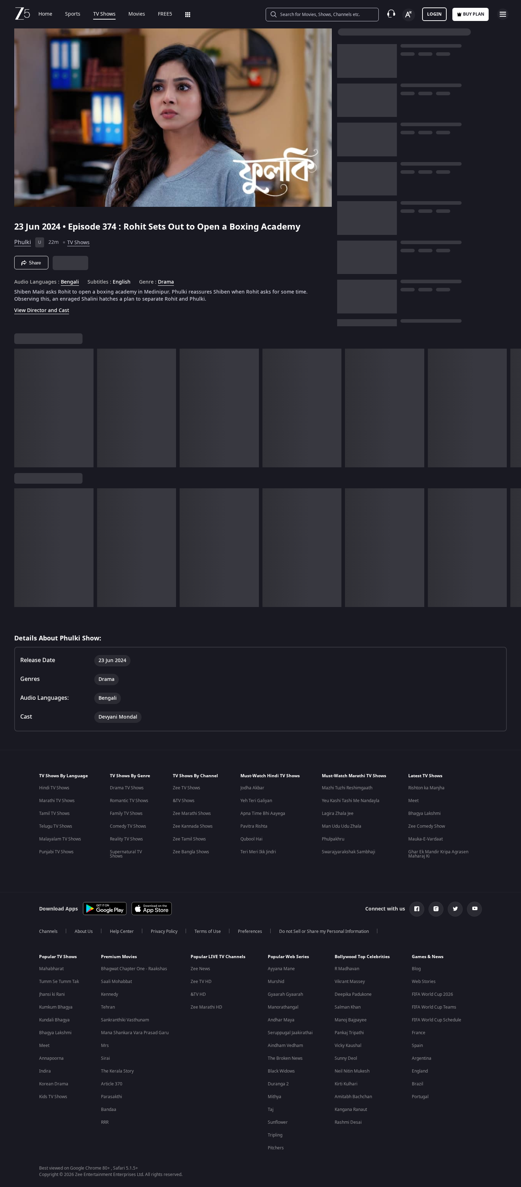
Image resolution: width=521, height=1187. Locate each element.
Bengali (70, 282)
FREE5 (165, 14)
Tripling (275, 1135)
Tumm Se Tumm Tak (59, 981)
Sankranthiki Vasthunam (125, 1020)
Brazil (417, 1084)
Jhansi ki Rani (52, 994)
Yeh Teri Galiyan (256, 800)
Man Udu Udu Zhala (341, 826)
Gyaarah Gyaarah (285, 994)
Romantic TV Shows (129, 800)
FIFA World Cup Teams (434, 1007)
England (420, 1071)
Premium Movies (119, 957)
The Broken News (285, 1058)
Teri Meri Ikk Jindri (258, 852)
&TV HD (198, 994)
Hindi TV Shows (54, 788)
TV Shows (104, 14)
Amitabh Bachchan (353, 1097)
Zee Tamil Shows (189, 839)
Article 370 (111, 1084)
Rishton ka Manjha (426, 788)
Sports (72, 14)
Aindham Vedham (285, 1045)
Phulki (22, 242)
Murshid (276, 981)
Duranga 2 (278, 1084)
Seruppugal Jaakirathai (290, 1033)
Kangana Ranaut (351, 1109)
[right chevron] (513, 408)
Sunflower (278, 1122)
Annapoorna (51, 1058)
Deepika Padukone (353, 994)
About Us (84, 931)
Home (45, 14)
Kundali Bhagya (54, 1020)
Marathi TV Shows (57, 800)
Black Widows (281, 1071)
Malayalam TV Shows (60, 839)
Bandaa (108, 1109)
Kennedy (109, 994)
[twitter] (455, 909)
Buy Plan (473, 14)
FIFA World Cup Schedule (436, 1020)
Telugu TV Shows (55, 826)
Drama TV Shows (127, 788)
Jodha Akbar (252, 788)
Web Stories (424, 981)
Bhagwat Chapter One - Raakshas (134, 969)
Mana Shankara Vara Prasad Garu (135, 1033)
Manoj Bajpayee (351, 1020)
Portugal (420, 1097)
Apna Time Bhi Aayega (262, 813)
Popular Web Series (288, 957)
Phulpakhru (333, 839)
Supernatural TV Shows (126, 854)
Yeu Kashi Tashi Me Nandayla (350, 800)
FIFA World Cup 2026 (432, 994)
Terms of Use (208, 931)
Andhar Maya (281, 1020)
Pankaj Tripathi (349, 1033)
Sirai (105, 1058)
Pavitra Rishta (253, 826)
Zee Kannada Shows (193, 826)
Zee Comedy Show (426, 826)
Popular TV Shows (58, 957)
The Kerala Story (117, 1071)
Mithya (274, 1097)
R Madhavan (347, 969)
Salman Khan (348, 1007)
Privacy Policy (164, 931)
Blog (416, 969)
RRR (104, 1122)
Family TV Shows (126, 813)
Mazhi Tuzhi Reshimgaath (347, 788)
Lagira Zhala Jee (337, 813)
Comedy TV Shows (128, 826)
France (418, 1033)
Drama (166, 282)
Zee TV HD (201, 981)
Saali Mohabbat (116, 981)
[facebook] (416, 909)
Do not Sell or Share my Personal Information (324, 931)
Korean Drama (53, 1084)
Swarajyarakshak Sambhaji (348, 852)
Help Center (122, 931)
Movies (136, 14)
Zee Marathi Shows (192, 813)
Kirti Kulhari (346, 1084)
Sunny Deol (346, 1058)
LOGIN (434, 14)
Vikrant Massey (350, 981)
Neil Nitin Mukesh (352, 1071)
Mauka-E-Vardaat (425, 839)
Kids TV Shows (53, 1097)
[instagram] (436, 909)
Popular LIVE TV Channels (218, 957)
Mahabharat (51, 969)
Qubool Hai (251, 839)
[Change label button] (408, 15)
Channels (48, 931)
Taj (270, 1109)
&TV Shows (184, 800)
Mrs (105, 1045)
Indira (45, 1071)
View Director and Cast (41, 310)
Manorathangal (283, 1007)
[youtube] (474, 909)
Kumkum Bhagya (56, 1007)
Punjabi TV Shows (56, 852)
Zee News (200, 969)
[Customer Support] (391, 14)
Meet (413, 800)
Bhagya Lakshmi (424, 813)
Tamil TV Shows (54, 813)
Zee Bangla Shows (191, 852)
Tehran (108, 1007)
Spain (417, 1045)
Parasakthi (111, 1097)
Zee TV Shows (186, 788)
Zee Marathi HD (206, 1007)
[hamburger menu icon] (503, 14)
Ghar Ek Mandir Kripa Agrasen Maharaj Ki (438, 854)
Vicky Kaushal (348, 1045)
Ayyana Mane (281, 969)
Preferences (250, 931)
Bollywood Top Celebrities (362, 957)
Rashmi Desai (348, 1122)
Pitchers (276, 1148)
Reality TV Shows (126, 839)
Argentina (421, 1058)
